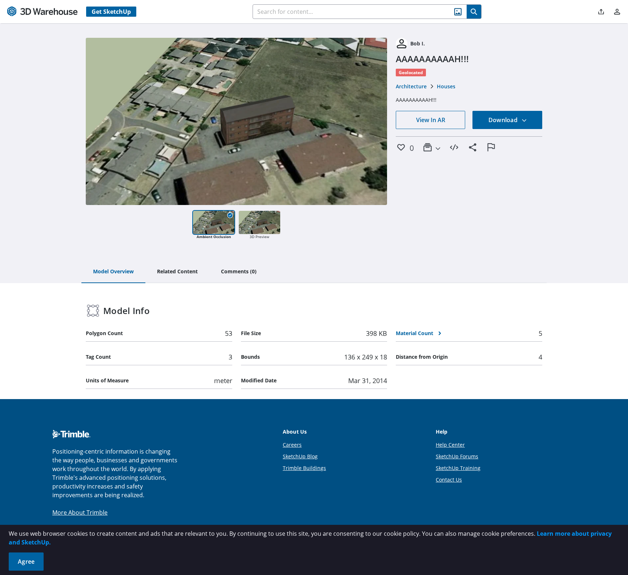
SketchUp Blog (300, 456)
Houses (446, 86)
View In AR (430, 120)
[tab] (113, 272)
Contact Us (449, 479)
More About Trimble (80, 512)
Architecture (411, 86)
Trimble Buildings (304, 468)
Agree (26, 562)
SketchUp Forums (457, 456)
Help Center (450, 444)
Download (503, 120)
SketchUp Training (458, 468)
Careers (292, 444)
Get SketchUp (111, 12)
